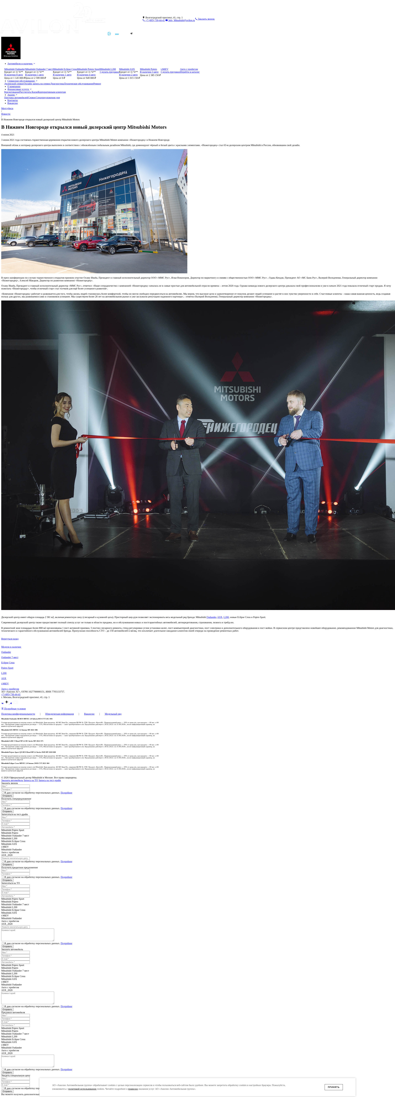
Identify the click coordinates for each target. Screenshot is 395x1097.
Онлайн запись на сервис (37, 83)
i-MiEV (5, 683)
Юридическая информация (59, 714)
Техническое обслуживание (78, 83)
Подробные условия (15, 708)
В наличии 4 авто (86, 74)
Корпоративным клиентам (52, 92)
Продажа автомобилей (16, 97)
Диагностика (57, 83)
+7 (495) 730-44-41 (155, 20)
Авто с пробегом (10, 689)
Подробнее (66, 792)
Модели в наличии (11, 647)
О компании (13, 86)
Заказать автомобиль (12, 780)
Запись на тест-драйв (50, 780)
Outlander (211, 617)
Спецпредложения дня (48, 97)
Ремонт (97, 83)
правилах (133, 1089)
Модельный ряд (113, 714)
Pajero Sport (7, 668)
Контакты (12, 100)
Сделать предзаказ (109, 72)
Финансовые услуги (18, 89)
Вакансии (12, 103)
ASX (219, 617)
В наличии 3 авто (149, 72)
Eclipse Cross (8, 662)
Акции (11, 94)
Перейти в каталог (190, 72)
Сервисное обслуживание (21, 81)
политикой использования (82, 1089)
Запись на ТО (31, 780)
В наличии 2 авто (128, 74)
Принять (334, 1087)
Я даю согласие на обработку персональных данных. (38, 792)
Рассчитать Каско (28, 92)
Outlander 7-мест (9, 657)
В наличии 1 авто (34, 74)
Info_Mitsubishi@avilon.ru (181, 20)
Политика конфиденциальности (18, 714)
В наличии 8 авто (13, 74)
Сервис (32, 97)
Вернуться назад (10, 638)
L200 (226, 617)
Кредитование (11, 92)
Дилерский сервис (14, 83)
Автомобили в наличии (20, 63)
